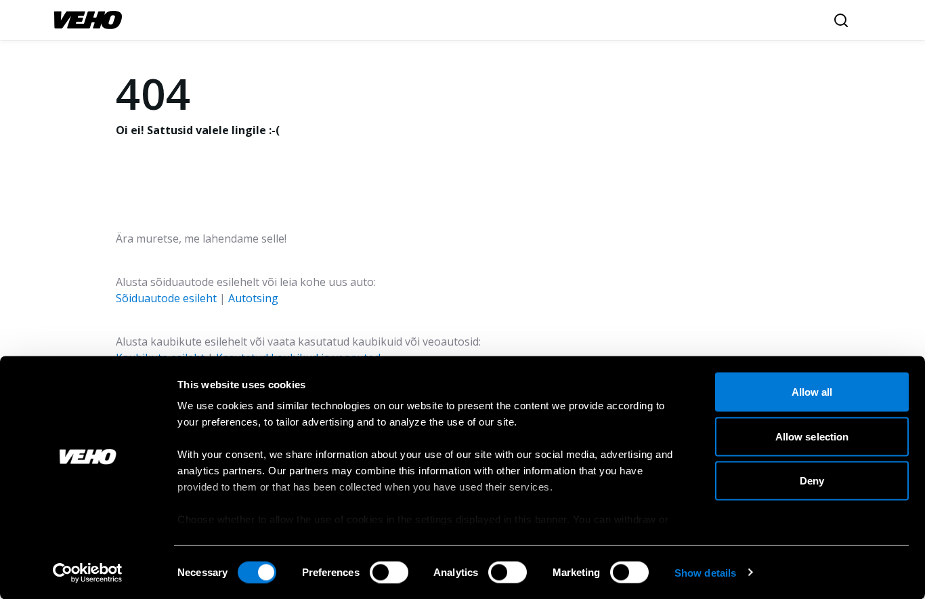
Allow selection (812, 436)
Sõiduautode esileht (166, 298)
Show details (705, 572)
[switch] (389, 572)
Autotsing (253, 298)
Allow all (812, 392)
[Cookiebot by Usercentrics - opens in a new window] (87, 572)
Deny (812, 481)
